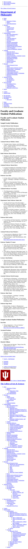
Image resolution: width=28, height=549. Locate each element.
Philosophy (8, 13)
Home (5, 18)
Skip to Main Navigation (9, 3)
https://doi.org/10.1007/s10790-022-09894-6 (14, 327)
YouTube (6, 364)
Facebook (6, 361)
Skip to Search (7, 4)
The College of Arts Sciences (8, 8)
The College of (18, 380)
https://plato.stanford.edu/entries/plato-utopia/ (14, 239)
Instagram (6, 362)
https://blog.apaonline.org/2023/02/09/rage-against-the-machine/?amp (14, 348)
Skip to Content (7, 1)
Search (5, 89)
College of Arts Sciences (10, 366)
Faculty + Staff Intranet (9, 359)
